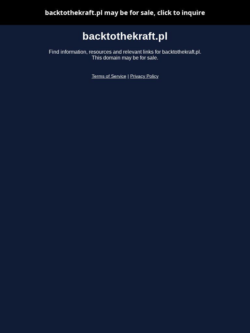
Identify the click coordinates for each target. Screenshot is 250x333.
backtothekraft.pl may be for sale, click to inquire (125, 12)
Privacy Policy (144, 76)
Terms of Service (109, 76)
